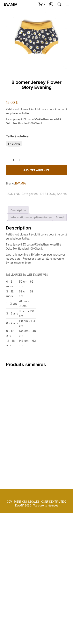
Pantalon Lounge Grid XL (16, 464)
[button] (42, 4)
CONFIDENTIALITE (52, 501)
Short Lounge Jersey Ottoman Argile (15, 406)
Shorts (62, 194)
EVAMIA (20, 183)
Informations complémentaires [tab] (31, 217)
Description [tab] (18, 210)
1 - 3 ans (14, 143)
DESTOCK (47, 194)
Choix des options (19, 417)
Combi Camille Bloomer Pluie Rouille (47, 406)
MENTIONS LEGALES (26, 501)
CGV (9, 501)
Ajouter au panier (36, 170)
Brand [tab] (60, 217)
